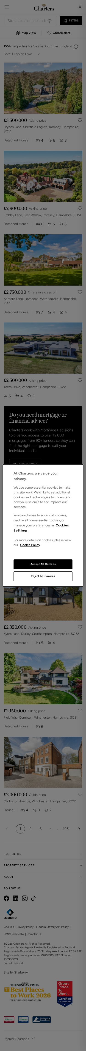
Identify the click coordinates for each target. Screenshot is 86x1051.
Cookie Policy (30, 545)
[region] (43, 525)
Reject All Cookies (43, 576)
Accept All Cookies (43, 564)
